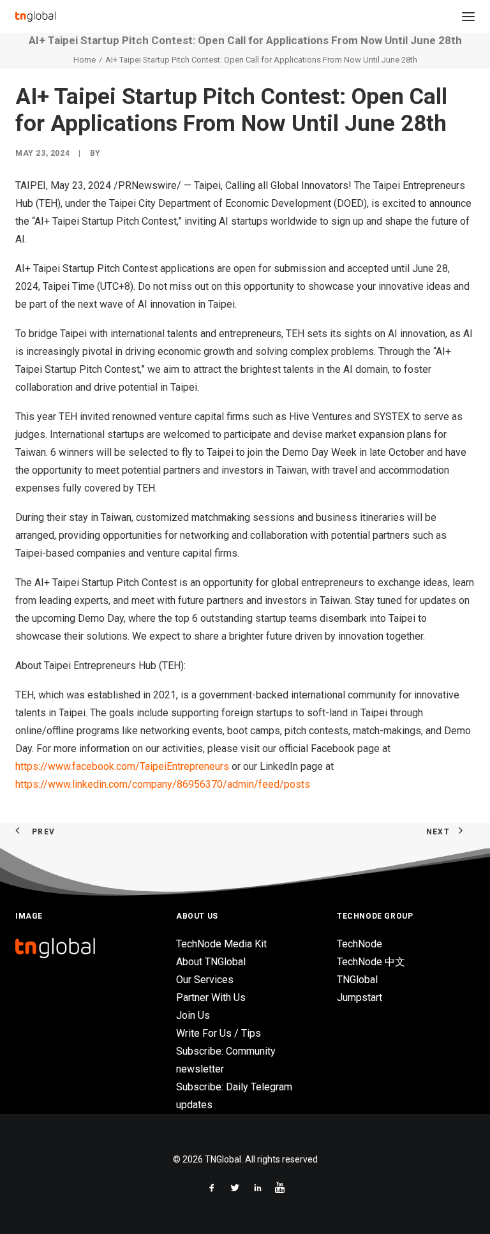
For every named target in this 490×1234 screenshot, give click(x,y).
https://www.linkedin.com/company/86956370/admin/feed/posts (162, 784)
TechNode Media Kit (221, 944)
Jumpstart (359, 997)
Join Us (193, 1015)
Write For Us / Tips (218, 1033)
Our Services (205, 980)
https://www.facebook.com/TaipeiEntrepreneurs (122, 766)
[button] (468, 16)
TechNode (359, 944)
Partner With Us (211, 997)
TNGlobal (357, 980)
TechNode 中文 (371, 962)
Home (84, 59)
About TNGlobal (211, 962)
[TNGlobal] (35, 16)
